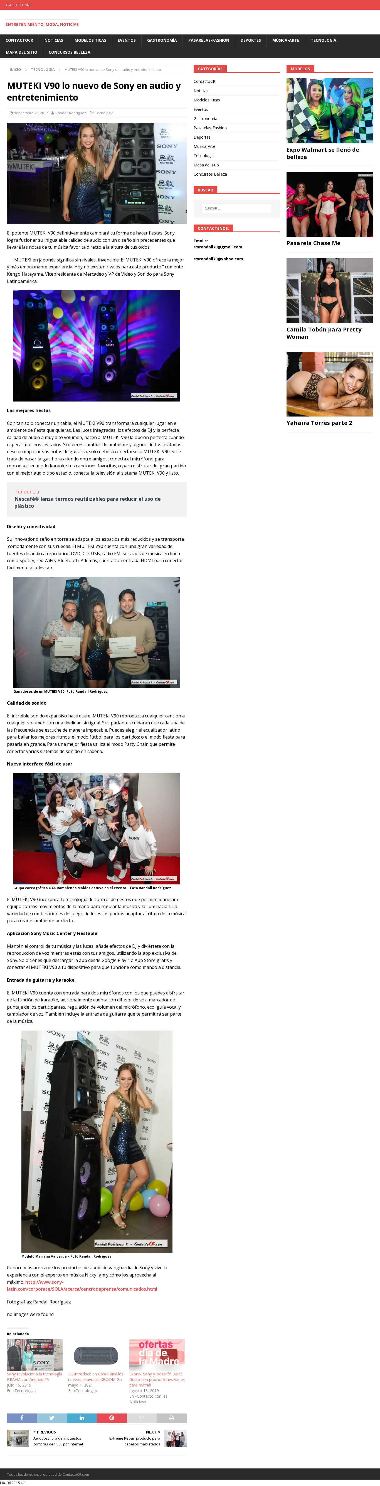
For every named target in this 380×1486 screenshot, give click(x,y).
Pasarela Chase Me (313, 243)
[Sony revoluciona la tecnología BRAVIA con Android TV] (35, 1355)
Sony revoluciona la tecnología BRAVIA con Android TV (34, 1376)
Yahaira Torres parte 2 (319, 423)
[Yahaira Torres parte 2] (330, 384)
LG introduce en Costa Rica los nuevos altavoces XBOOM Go (96, 1376)
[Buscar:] (237, 208)
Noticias (54, 40)
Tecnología (323, 40)
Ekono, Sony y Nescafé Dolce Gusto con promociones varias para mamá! (157, 1379)
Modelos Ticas (90, 40)
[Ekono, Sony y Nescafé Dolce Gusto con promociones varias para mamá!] (157, 1355)
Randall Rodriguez (70, 112)
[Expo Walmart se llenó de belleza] (330, 110)
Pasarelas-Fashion (208, 40)
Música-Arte (285, 40)
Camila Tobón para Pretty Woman (324, 333)
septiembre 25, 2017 (31, 112)
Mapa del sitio (21, 52)
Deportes (251, 40)
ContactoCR (19, 40)
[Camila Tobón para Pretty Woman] (330, 290)
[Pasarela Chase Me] (330, 204)
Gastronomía (162, 40)
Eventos (127, 40)
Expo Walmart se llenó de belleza (323, 153)
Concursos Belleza (69, 52)
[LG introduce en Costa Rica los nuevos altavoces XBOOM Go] (96, 1355)
